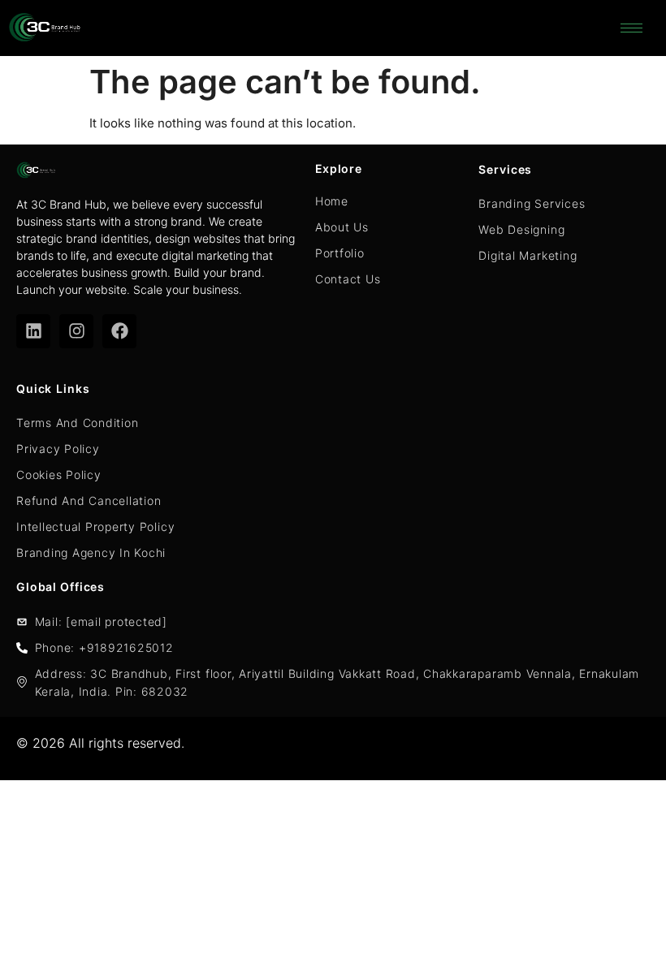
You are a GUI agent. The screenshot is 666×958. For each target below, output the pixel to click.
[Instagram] (76, 331)
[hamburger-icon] (631, 28)
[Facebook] (119, 331)
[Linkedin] (33, 331)
